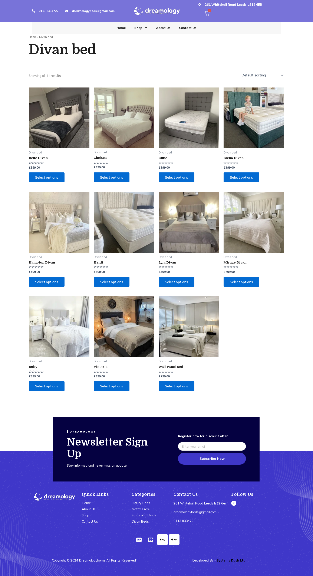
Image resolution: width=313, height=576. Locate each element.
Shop (138, 28)
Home (121, 28)
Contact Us (188, 28)
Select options (46, 177)
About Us (163, 28)
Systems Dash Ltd (231, 560)
